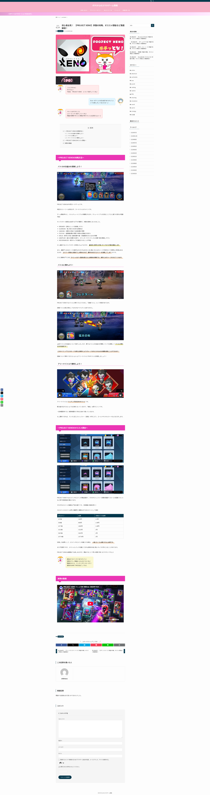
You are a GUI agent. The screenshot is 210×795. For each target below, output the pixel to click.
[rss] (151, 1)
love (132, 80)
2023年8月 (134, 163)
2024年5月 (134, 146)
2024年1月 (134, 156)
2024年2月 (134, 153)
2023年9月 (134, 160)
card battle (60, 31)
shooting (133, 97)
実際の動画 (68, 143)
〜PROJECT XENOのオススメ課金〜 (75, 140)
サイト (60, 753)
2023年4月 (134, 170)
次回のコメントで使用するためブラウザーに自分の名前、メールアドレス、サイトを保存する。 (85, 759)
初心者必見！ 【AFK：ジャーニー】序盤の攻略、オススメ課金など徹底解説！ (141, 47)
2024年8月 (134, 139)
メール (60, 747)
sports (133, 108)
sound (133, 104)
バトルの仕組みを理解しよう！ (76, 133)
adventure (134, 73)
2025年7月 (134, 132)
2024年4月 (134, 149)
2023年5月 (134, 167)
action (133, 70)
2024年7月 (134, 143)
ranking (133, 87)
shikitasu (64, 678)
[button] (61, 645)
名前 (60, 740)
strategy (133, 111)
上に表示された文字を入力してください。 (69, 767)
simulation (134, 101)
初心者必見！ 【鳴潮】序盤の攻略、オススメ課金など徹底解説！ (141, 52)
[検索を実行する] (152, 25)
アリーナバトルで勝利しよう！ (76, 138)
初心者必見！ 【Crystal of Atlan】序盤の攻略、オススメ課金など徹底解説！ (141, 37)
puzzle (133, 84)
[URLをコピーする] (119, 645)
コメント (61, 719)
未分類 (133, 114)
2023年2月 (134, 173)
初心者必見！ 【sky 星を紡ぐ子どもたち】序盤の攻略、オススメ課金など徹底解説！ (141, 57)
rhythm (133, 91)
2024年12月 (134, 136)
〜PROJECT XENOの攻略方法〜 (74, 131)
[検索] (153, 1)
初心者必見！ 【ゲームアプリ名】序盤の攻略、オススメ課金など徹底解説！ (141, 42)
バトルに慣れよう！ (73, 135)
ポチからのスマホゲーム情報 (105, 5)
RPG (132, 94)
